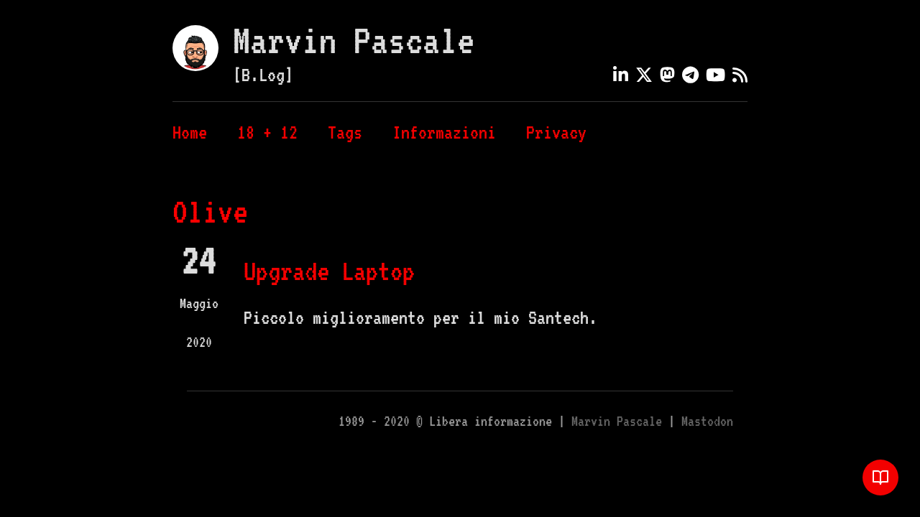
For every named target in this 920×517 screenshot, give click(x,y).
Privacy (556, 132)
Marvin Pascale (353, 40)
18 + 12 (267, 132)
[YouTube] (715, 74)
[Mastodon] (667, 74)
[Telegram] (690, 74)
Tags (345, 132)
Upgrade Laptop (329, 271)
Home (189, 132)
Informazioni (444, 132)
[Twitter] (644, 74)
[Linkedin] (620, 74)
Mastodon (707, 421)
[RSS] (740, 74)
